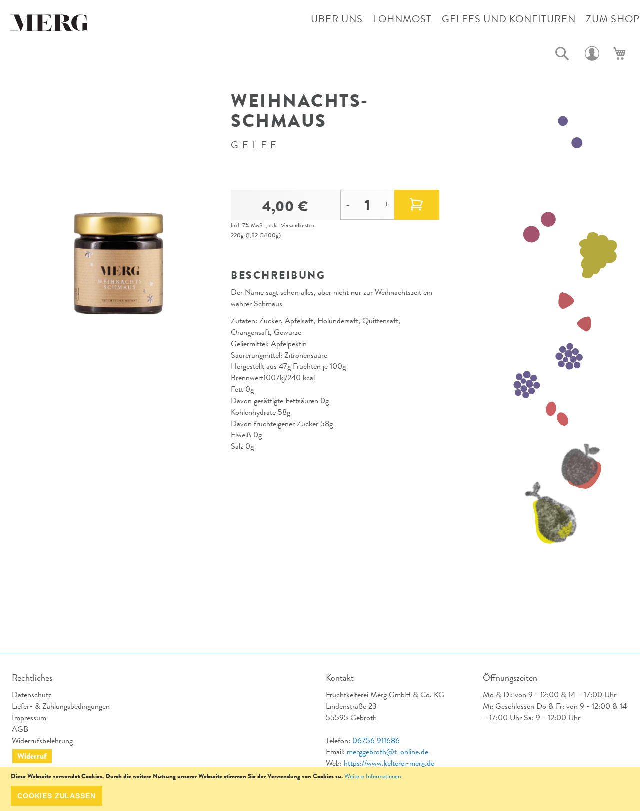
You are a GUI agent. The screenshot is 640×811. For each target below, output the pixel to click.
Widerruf (32, 756)
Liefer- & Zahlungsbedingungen (61, 706)
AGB (20, 729)
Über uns (337, 19)
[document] (320, 789)
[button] (562, 53)
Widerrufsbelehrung (42, 740)
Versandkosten (297, 225)
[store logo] (50, 25)
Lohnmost (402, 19)
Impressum (29, 717)
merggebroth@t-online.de (387, 751)
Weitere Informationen (372, 776)
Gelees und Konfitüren (509, 19)
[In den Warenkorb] (417, 205)
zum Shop (613, 19)
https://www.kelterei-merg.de (389, 763)
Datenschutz (32, 694)
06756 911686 (376, 740)
